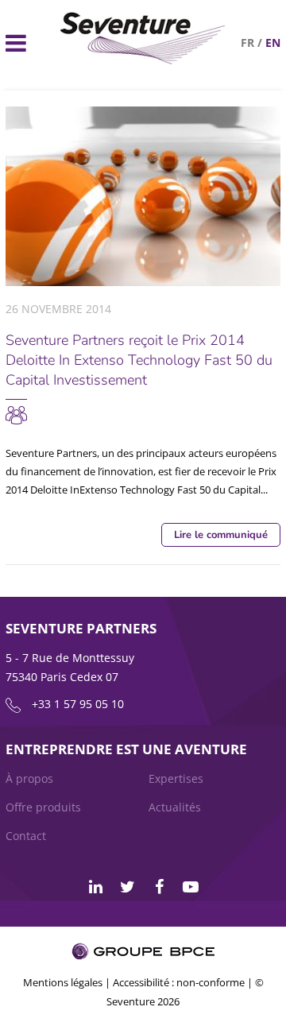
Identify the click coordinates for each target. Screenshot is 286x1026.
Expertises (176, 778)
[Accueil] (142, 60)
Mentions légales (62, 982)
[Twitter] (127, 887)
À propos (29, 778)
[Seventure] (16, 410)
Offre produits (43, 807)
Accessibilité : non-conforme (179, 982)
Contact (26, 835)
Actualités (175, 807)
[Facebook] (159, 887)
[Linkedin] (95, 887)
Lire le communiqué (221, 535)
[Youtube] (191, 887)
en (272, 42)
